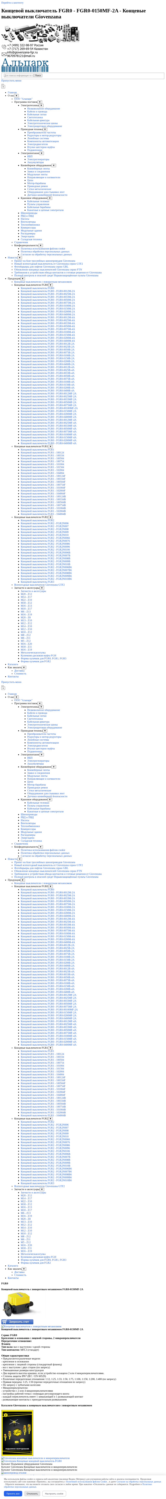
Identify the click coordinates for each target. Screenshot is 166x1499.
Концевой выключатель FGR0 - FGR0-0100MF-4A (49, 434)
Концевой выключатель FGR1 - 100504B (43, 502)
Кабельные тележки (38, 201)
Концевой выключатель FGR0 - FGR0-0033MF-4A (49, 425)
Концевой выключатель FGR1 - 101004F (43, 487)
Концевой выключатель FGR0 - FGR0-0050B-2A (48, 349)
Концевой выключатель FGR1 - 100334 (42, 455)
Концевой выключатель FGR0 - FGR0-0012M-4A (48, 317)
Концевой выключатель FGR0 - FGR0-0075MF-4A (49, 431)
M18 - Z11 (26, 646)
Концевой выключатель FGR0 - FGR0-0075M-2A (48, 302)
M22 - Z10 (26, 599)
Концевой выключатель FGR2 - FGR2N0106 (45, 549)
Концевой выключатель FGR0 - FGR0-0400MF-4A (49, 443)
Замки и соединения (38, 171)
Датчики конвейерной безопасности (47, 195)
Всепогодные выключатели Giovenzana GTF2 (39, 584)
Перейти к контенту (12, 2)
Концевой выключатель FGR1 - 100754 (42, 461)
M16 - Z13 (26, 605)
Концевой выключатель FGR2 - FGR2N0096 (45, 546)
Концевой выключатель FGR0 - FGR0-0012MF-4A (49, 419)
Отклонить (32, 1493)
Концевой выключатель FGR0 (37, 288)
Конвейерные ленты (38, 168)
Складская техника (31, 239)
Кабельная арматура (38, 120)
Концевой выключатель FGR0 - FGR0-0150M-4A (48, 335)
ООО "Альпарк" (23, 98)
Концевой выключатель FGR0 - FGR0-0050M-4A (48, 326)
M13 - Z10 (26, 620)
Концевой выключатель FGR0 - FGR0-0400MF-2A (49, 417)
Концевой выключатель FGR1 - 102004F (43, 490)
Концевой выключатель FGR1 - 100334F (43, 478)
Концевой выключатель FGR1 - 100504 (42, 458)
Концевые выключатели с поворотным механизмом (43, 281)
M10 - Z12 (26, 632)
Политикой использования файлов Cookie (86, 1481)
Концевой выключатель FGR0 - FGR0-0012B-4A (48, 367)
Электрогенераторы (38, 159)
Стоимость (20, 673)
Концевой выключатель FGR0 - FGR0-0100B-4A (48, 381)
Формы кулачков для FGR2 (36, 661)
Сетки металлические (39, 189)
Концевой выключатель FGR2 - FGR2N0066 (45, 538)
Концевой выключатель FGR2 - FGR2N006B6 (46, 567)
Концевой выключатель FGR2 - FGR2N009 (45, 532)
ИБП (30, 156)
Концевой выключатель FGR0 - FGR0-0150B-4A (48, 384)
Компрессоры (28, 227)
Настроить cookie (54, 1493)
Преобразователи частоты (41, 132)
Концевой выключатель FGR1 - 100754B (43, 505)
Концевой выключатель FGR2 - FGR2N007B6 (46, 570)
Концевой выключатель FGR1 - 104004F (43, 493)
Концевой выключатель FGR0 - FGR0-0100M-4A (48, 332)
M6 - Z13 (26, 611)
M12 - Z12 (26, 623)
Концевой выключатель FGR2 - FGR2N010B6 (46, 579)
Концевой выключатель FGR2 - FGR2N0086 (45, 543)
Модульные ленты (37, 174)
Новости (12, 257)
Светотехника (35, 117)
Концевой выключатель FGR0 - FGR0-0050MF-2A (49, 402)
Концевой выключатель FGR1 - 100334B (43, 499)
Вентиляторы (28, 221)
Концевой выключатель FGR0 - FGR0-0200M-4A (48, 337)
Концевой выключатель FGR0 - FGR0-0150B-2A (48, 358)
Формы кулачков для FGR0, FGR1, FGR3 (43, 658)
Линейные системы (38, 138)
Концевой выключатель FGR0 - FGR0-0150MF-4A (49, 437)
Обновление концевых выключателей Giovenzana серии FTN (48, 269)
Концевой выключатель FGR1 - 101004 (42, 464)
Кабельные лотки (37, 114)
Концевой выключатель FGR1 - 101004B (43, 508)
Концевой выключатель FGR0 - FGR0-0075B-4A (48, 378)
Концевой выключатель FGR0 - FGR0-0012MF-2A (49, 393)
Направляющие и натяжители (43, 177)
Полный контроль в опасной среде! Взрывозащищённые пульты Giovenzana (56, 275)
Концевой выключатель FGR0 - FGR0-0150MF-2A (49, 411)
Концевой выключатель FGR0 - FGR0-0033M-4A (48, 323)
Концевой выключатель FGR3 (37, 581)
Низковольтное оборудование (43, 108)
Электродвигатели (37, 144)
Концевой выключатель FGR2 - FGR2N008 (45, 529)
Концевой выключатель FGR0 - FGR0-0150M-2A (48, 308)
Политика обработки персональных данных (45, 251)
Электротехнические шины (42, 123)
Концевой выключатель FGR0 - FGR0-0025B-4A (48, 370)
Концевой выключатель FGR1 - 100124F (43, 476)
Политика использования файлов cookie (43, 248)
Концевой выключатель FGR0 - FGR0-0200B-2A (48, 361)
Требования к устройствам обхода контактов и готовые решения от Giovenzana (58, 272)
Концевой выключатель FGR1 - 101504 (42, 467)
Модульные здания (31, 230)
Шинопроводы (29, 213)
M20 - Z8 (26, 617)
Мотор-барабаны (36, 183)
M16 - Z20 (26, 643)
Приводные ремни (37, 186)
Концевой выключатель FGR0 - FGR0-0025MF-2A (49, 396)
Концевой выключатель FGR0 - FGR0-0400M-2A (48, 314)
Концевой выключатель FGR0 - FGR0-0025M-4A (48, 320)
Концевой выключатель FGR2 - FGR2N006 (45, 523)
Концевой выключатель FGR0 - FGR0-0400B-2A (48, 364)
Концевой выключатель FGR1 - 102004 (42, 470)
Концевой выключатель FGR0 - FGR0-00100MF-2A (49, 408)
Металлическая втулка (33, 652)
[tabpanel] (83, 1286)
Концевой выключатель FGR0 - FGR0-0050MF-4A (49, 428)
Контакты (13, 676)
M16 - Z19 (26, 614)
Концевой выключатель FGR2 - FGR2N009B (45, 561)
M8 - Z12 (26, 635)
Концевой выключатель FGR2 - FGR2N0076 (45, 540)
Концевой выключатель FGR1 (37, 449)
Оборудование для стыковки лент (46, 192)
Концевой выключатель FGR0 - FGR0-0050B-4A (48, 376)
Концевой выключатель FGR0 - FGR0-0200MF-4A (49, 440)
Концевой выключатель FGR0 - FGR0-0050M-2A (48, 299)
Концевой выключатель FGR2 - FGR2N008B (45, 558)
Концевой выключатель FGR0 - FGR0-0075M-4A (48, 329)
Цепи (30, 180)
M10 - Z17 (26, 608)
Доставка (19, 670)
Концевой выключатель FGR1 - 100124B (43, 496)
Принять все (13, 1493)
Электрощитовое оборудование (44, 126)
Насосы (25, 218)
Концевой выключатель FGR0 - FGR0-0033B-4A (48, 373)
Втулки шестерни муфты (41, 147)
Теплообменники (30, 224)
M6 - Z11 (25, 638)
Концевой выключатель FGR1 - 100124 (42, 452)
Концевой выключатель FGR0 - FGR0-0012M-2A (48, 291)
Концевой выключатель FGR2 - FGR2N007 (45, 526)
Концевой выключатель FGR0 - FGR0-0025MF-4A (49, 422)
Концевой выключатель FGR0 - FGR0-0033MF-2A (49, 399)
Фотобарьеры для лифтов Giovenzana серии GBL (41, 266)
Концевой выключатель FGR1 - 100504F (43, 481)
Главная (12, 92)
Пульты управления (38, 204)
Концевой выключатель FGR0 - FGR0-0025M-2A (48, 294)
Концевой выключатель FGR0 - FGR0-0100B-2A (48, 355)
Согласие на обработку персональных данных (46, 254)
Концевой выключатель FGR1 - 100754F (43, 484)
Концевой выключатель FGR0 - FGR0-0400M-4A (48, 340)
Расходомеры (28, 233)
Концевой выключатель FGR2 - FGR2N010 (45, 535)
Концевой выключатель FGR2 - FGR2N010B (45, 564)
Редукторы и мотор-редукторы (44, 135)
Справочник (21, 242)
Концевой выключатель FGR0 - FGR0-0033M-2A (48, 297)
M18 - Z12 (26, 602)
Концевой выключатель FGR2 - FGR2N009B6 (46, 576)
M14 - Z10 (26, 626)
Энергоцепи (27, 236)
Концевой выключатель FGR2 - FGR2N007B (45, 555)
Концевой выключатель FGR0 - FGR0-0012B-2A (48, 343)
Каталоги (13, 664)
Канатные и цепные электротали (45, 210)
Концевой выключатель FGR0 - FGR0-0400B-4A (48, 390)
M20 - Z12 (26, 594)
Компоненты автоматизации (43, 141)
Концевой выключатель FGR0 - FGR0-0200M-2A (48, 311)
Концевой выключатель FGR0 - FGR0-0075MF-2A (49, 405)
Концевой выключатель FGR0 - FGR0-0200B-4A (48, 387)
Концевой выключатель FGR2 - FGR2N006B (45, 552)
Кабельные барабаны (39, 207)
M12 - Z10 (26, 629)
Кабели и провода (37, 111)
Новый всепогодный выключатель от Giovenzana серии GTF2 (48, 263)
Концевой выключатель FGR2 (37, 520)
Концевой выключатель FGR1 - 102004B (43, 511)
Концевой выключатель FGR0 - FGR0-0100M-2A (48, 305)
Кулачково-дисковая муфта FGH (38, 655)
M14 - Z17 (26, 597)
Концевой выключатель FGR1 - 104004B (43, 514)
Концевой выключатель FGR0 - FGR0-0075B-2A (48, 352)
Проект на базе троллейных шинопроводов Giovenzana (44, 260)
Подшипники (34, 150)
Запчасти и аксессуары (33, 591)
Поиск (38, 75)
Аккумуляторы (35, 162)
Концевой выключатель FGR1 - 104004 (42, 473)
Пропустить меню (11, 80)
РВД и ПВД (27, 216)
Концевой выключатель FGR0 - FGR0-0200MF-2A (49, 414)
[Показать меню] (2, 84)
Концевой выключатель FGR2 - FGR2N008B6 (46, 573)
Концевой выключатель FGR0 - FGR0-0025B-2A (48, 346)
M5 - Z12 (26, 640)
